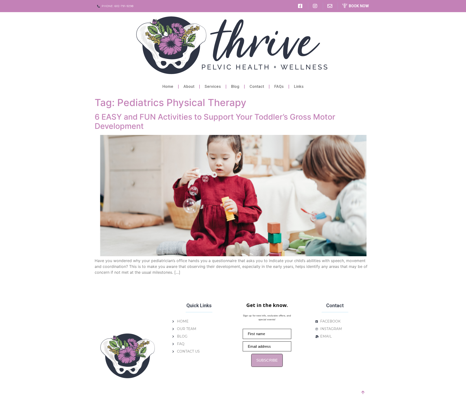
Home (167, 86)
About (188, 86)
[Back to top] (363, 392)
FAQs (279, 86)
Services (213, 86)
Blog (235, 86)
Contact (257, 86)
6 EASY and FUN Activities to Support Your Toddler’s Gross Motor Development (215, 121)
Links (299, 86)
